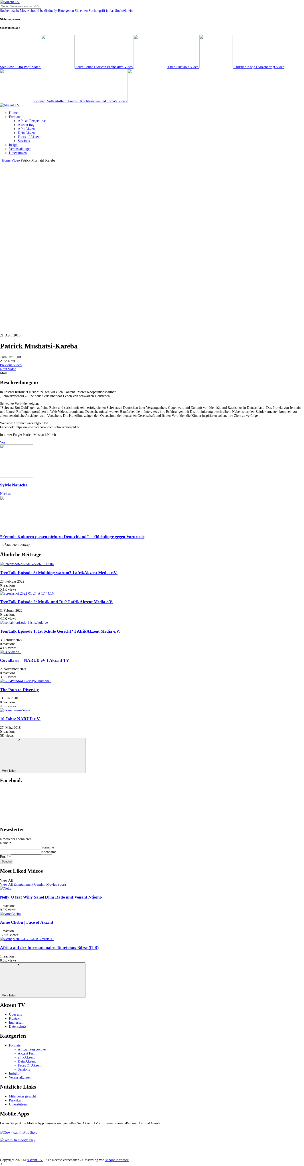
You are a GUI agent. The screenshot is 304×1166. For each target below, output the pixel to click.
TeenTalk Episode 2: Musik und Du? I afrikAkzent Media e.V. (56, 601)
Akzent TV (35, 1160)
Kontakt (14, 1018)
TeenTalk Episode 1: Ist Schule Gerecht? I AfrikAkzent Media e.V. (60, 631)
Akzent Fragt (27, 1053)
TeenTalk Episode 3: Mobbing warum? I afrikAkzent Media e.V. (59, 572)
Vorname (47, 847)
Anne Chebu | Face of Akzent (26, 922)
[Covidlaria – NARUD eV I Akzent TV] (10, 652)
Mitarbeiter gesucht (22, 1096)
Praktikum (16, 1100)
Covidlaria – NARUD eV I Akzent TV (34, 660)
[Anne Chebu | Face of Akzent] (10, 914)
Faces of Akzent (29, 137)
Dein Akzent (27, 133)
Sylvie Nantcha (14, 485)
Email (5, 856)
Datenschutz (17, 1026)
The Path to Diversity (19, 689)
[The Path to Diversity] (25, 681)
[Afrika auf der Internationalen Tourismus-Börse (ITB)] (27, 939)
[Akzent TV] (10, 2)
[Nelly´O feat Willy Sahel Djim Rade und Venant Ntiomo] (5, 888)
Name (5, 843)
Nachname (48, 852)
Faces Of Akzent (29, 1065)
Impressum (16, 1022)
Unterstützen (18, 153)
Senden (7, 861)
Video (15, 160)
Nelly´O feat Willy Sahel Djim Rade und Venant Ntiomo (51, 897)
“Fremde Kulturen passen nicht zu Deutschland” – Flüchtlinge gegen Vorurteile (72, 536)
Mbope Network (117, 1160)
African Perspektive (32, 121)
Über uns (15, 1014)
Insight (13, 145)
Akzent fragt (26, 125)
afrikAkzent (26, 1057)
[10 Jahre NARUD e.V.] (15, 710)
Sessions (24, 141)
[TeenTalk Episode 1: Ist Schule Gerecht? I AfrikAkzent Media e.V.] (24, 622)
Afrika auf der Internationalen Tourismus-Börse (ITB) (49, 947)
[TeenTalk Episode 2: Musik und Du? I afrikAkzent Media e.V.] (27, 593)
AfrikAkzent (27, 129)
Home (13, 113)
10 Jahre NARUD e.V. (20, 719)
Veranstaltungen (20, 149)
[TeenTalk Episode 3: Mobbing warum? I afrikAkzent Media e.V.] (27, 564)
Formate (14, 117)
